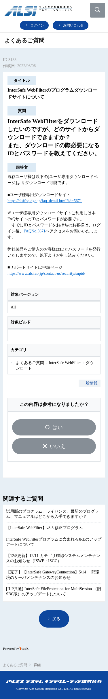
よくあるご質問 (15, 665)
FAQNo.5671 (35, 231)
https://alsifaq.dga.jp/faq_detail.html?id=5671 (44, 201)
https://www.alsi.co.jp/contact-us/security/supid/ (46, 273)
